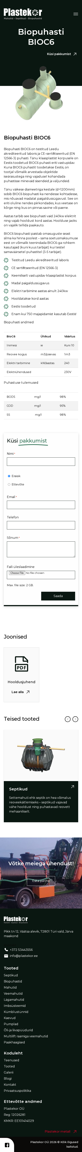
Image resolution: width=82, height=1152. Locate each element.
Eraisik (16, 476)
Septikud (11, 975)
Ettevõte (18, 484)
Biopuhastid (13, 981)
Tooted (9, 1066)
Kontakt (10, 1084)
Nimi (11, 454)
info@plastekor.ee (24, 956)
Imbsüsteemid (15, 1006)
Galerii (8, 1072)
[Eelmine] (68, 719)
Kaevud (10, 1018)
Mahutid (10, 987)
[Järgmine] (75, 719)
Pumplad (11, 1024)
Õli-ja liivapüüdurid (18, 1030)
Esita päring (41, 881)
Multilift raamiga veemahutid (26, 1036)
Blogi (8, 1078)
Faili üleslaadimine (21, 567)
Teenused (11, 1060)
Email (12, 497)
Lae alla (18, 692)
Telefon (13, 517)
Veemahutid (13, 993)
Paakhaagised (14, 1042)
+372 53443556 (21, 950)
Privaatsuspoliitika (17, 1091)
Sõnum (13, 538)
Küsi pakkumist (59, 54)
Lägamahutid (14, 999)
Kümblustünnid (16, 1012)
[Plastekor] (23, 13)
